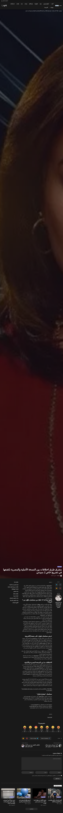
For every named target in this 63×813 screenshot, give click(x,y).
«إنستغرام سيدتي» (34, 704)
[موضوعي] (58, 5)
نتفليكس (50, 649)
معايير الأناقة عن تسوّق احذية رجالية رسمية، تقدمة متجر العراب (40, 801)
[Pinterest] (4, 1)
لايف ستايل (59, 566)
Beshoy (58, 575)
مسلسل (38, 604)
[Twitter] (6, 1)
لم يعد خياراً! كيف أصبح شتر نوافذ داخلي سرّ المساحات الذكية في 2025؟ (9, 801)
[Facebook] (7, 1)
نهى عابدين (40, 671)
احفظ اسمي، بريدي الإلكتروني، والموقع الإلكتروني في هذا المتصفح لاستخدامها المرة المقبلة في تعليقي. (46, 775)
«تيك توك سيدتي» (32, 706)
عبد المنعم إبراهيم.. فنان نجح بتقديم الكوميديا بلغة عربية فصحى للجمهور (58, 605)
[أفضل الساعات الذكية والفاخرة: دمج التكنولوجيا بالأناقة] (55, 793)
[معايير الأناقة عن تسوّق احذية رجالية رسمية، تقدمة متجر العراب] (39, 793)
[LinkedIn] (2, 1)
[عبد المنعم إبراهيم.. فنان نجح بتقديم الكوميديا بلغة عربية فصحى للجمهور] (58, 598)
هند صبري (28, 696)
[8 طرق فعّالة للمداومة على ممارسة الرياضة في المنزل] (24, 793)
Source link (49, 717)
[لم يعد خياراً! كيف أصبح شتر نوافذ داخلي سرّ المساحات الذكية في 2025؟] (8, 793)
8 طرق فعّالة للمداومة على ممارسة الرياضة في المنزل (25, 801)
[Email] (56, 588)
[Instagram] (3, 1)
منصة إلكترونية (34, 638)
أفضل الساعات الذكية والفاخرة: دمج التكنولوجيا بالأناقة (55, 801)
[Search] (2, 5)
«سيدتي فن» (32, 707)
